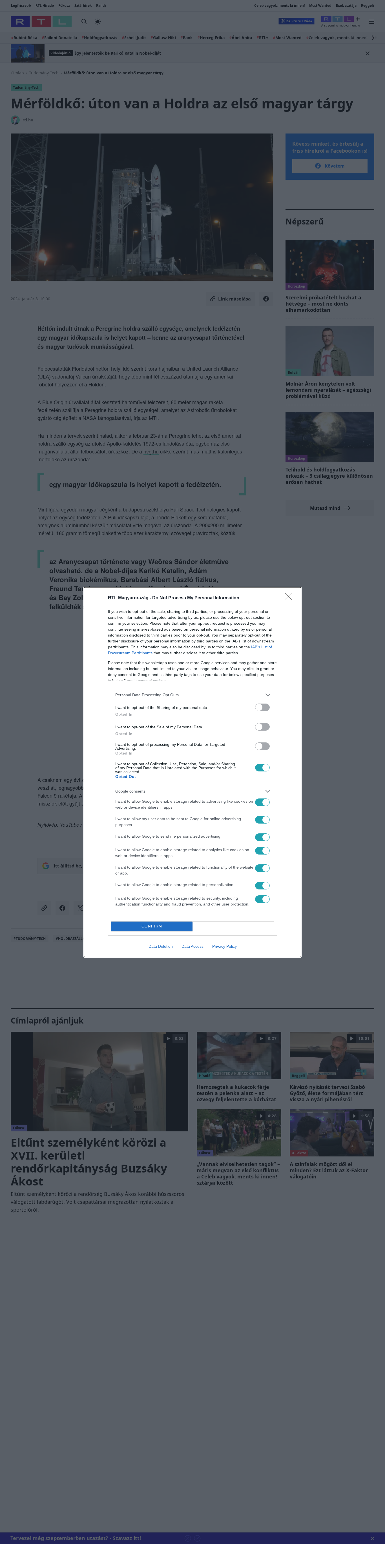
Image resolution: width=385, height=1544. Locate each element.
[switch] (262, 707)
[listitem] (192, 695)
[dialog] (192, 772)
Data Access (192, 946)
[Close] (290, 598)
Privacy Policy (224, 946)
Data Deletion (161, 946)
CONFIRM (151, 926)
